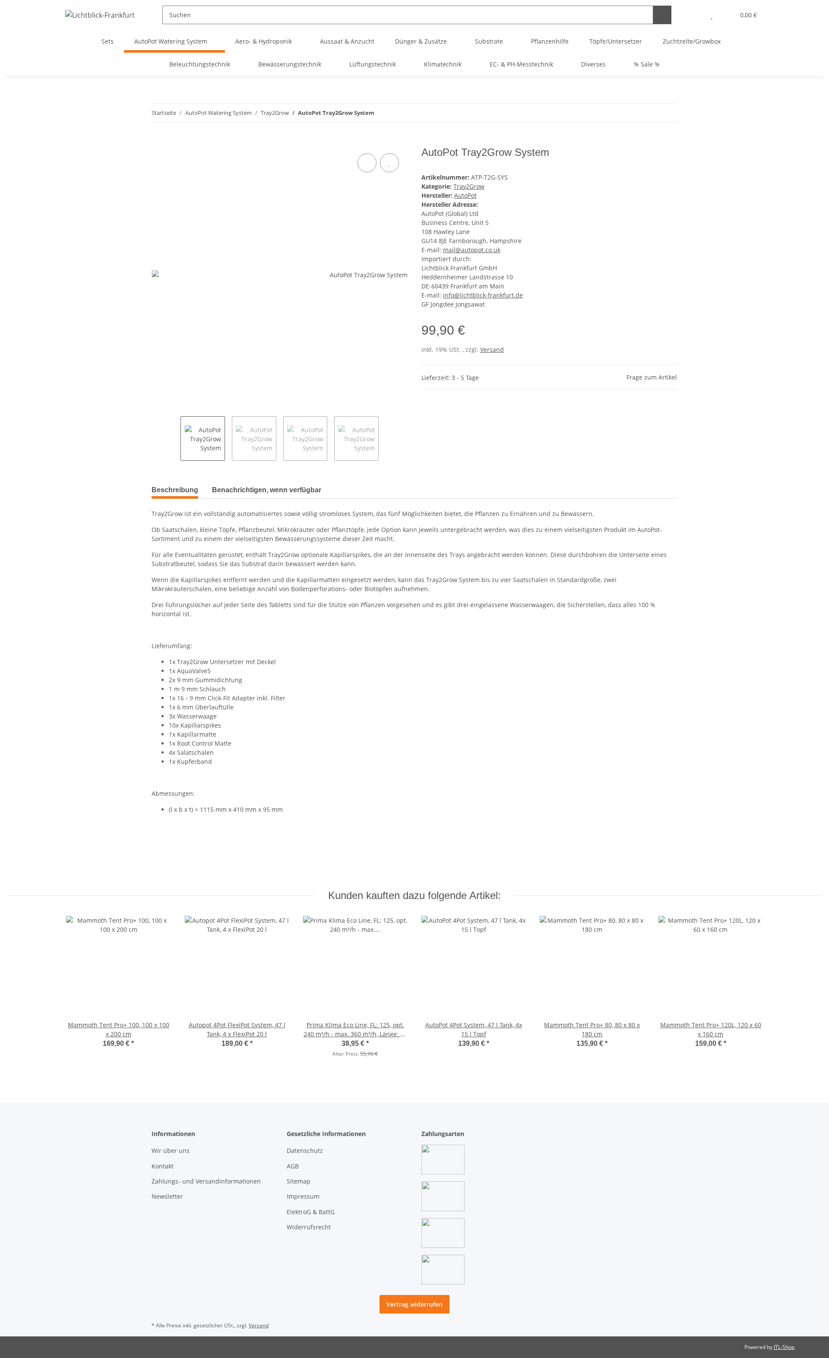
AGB (293, 1166)
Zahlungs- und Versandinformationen (206, 1181)
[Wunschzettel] (712, 15)
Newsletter (167, 1196)
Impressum (303, 1196)
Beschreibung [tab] (175, 490)
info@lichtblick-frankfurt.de (483, 295)
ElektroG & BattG (311, 1212)
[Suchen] (662, 15)
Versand (492, 349)
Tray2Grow (468, 186)
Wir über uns (171, 1150)
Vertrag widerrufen (414, 1304)
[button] (694, 15)
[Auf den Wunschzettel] (389, 162)
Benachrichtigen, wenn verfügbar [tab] (266, 490)
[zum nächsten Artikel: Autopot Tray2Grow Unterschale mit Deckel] (668, 113)
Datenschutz (305, 1150)
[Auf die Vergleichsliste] (367, 162)
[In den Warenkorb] (158, 141)
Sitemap (298, 1181)
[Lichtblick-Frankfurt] (100, 15)
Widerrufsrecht (309, 1227)
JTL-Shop (784, 1347)
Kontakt (163, 1166)
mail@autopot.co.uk (471, 250)
